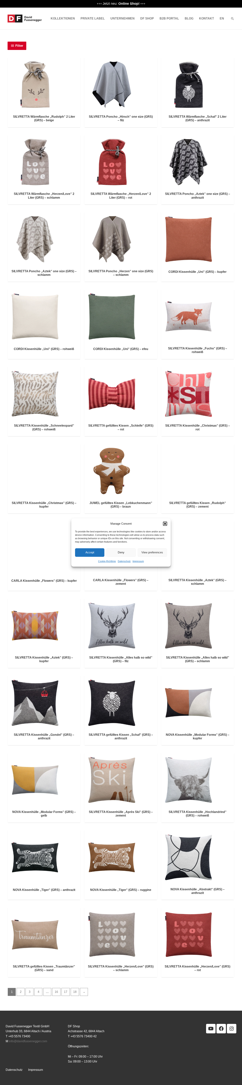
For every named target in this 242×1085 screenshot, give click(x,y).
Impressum (138, 561)
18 (75, 991)
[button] (165, 524)
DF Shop (147, 18)
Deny (121, 552)
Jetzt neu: (121, 3)
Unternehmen (122, 18)
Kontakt (206, 18)
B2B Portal (169, 18)
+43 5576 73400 (19, 1036)
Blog (189, 18)
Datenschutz (124, 561)
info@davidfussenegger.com (28, 1041)
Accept (89, 552)
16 (56, 991)
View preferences (152, 552)
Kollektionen (63, 18)
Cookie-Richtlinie (107, 561)
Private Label (93, 18)
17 (65, 991)
